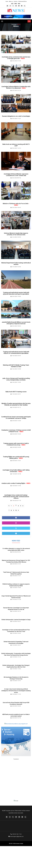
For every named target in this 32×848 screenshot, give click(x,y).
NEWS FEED (16, 541)
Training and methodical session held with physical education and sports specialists (16, 293)
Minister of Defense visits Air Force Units (16, 204)
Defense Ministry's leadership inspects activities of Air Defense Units (16, 234)
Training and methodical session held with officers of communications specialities (16, 352)
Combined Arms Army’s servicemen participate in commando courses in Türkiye (16, 417)
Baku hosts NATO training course (16, 391)
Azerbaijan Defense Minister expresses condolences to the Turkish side (16, 174)
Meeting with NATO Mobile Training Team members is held (16, 365)
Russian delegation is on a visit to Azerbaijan (16, 116)
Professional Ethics (22, 1)
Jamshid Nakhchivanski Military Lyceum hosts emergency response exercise (16, 322)
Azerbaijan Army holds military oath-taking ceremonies (16, 470)
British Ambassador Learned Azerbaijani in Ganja (16, 619)
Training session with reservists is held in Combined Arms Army (16, 444)
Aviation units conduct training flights (16, 483)
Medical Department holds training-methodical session (16, 263)
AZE (12, 3)
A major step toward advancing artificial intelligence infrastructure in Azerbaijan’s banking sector (16, 690)
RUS (19, 3)
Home (7, 1)
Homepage (14, 24)
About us (11, 1)
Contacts (15, 1)
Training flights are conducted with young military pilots (16, 457)
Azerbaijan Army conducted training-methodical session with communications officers (16, 496)
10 (16, 510)
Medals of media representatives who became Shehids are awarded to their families (16, 404)
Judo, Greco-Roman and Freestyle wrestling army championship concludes (16, 379)
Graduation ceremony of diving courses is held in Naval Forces (16, 430)
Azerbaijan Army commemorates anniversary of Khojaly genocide (16, 57)
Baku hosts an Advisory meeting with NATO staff (16, 145)
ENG (15, 3)
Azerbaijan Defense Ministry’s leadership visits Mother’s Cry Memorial (16, 87)
